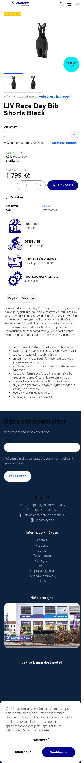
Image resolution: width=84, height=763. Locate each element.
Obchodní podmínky (42, 576)
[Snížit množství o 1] (22, 185)
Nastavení (41, 740)
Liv (18, 160)
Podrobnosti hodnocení (54, 96)
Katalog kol (42, 561)
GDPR (42, 581)
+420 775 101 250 (45, 510)
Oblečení (47, 205)
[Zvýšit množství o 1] (40, 185)
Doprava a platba (42, 571)
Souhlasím (58, 752)
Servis (42, 550)
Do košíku (65, 185)
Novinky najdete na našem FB (45, 515)
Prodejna (42, 545)
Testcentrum (42, 555)
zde (46, 730)
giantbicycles (45, 520)
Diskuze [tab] (27, 298)
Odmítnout (22, 752)
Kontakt (42, 540)
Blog (42, 566)
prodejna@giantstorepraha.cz (45, 505)
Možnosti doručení (64, 143)
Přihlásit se (17, 476)
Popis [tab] (12, 298)
